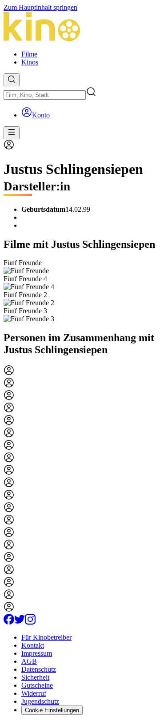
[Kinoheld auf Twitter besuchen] (19, 622)
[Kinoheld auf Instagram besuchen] (30, 622)
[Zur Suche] (12, 79)
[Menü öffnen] (12, 132)
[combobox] (45, 95)
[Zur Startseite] (80, 27)
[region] (80, 291)
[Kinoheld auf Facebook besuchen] (9, 622)
